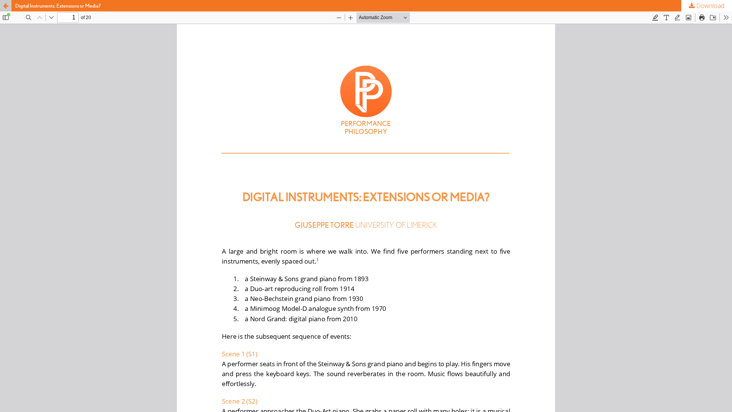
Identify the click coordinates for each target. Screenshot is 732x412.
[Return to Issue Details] (5, 5)
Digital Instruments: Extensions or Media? (58, 6)
